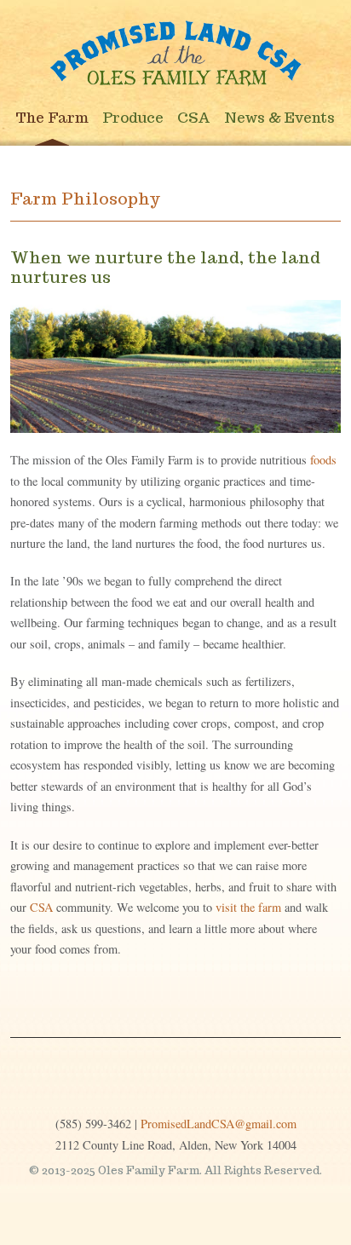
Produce (133, 117)
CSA (193, 117)
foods (323, 460)
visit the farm (248, 907)
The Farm (52, 117)
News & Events (279, 117)
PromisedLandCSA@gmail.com (218, 1123)
